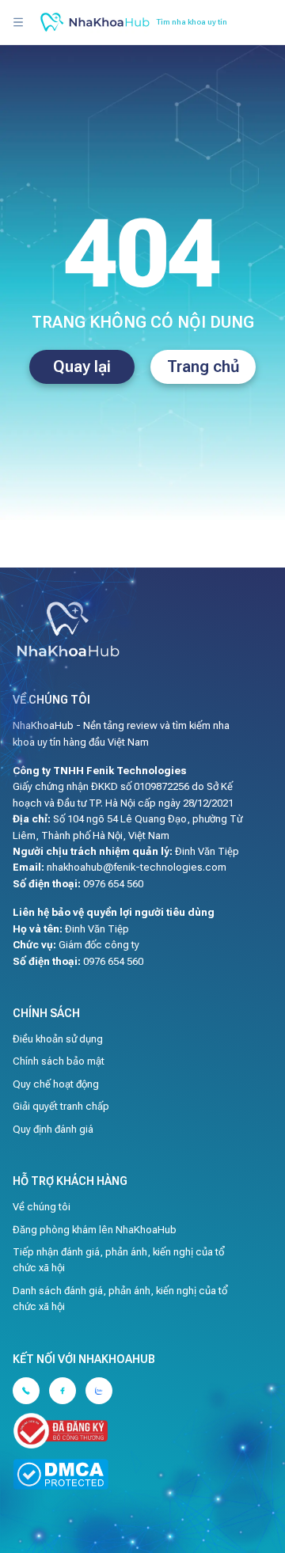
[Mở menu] (18, 22)
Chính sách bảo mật (58, 1061)
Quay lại (82, 366)
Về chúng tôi (41, 1207)
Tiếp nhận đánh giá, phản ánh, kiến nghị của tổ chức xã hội (118, 1260)
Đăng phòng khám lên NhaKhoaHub (95, 1230)
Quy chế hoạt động (56, 1084)
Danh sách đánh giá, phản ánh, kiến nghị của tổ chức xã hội (120, 1298)
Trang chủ (203, 366)
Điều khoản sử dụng (58, 1039)
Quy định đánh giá (53, 1129)
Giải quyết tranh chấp (61, 1106)
